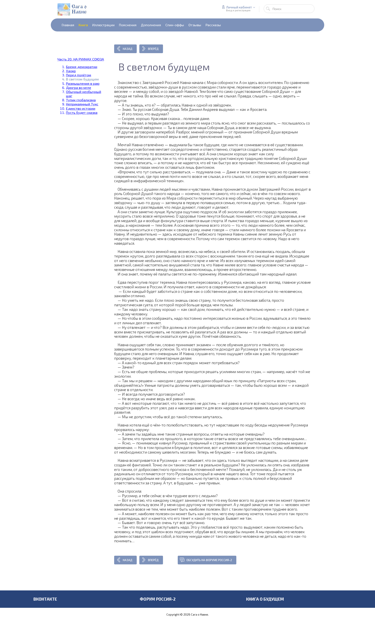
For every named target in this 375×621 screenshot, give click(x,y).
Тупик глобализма (81, 100)
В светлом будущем (82, 79)
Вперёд (153, 49)
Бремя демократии (81, 67)
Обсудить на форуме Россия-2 (209, 560)
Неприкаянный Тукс (82, 104)
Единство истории (80, 108)
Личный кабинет (239, 7)
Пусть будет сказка (81, 112)
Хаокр (71, 71)
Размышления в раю (82, 83)
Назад (127, 49)
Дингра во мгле (78, 87)
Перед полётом (78, 75)
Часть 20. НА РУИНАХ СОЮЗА (80, 59)
